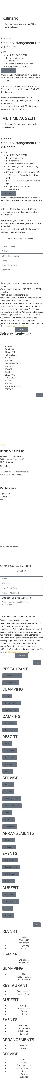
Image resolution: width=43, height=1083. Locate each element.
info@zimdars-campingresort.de (14, 472)
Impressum (5, 493)
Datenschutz (5, 496)
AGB (2, 499)
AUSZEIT (9, 358)
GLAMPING (10, 352)
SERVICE (9, 366)
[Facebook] (3, 483)
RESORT (8, 346)
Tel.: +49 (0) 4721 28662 (11, 474)
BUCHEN (9, 70)
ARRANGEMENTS (13, 363)
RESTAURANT (11, 355)
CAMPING (9, 349)
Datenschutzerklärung (18, 326)
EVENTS (8, 360)
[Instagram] (10, 483)
